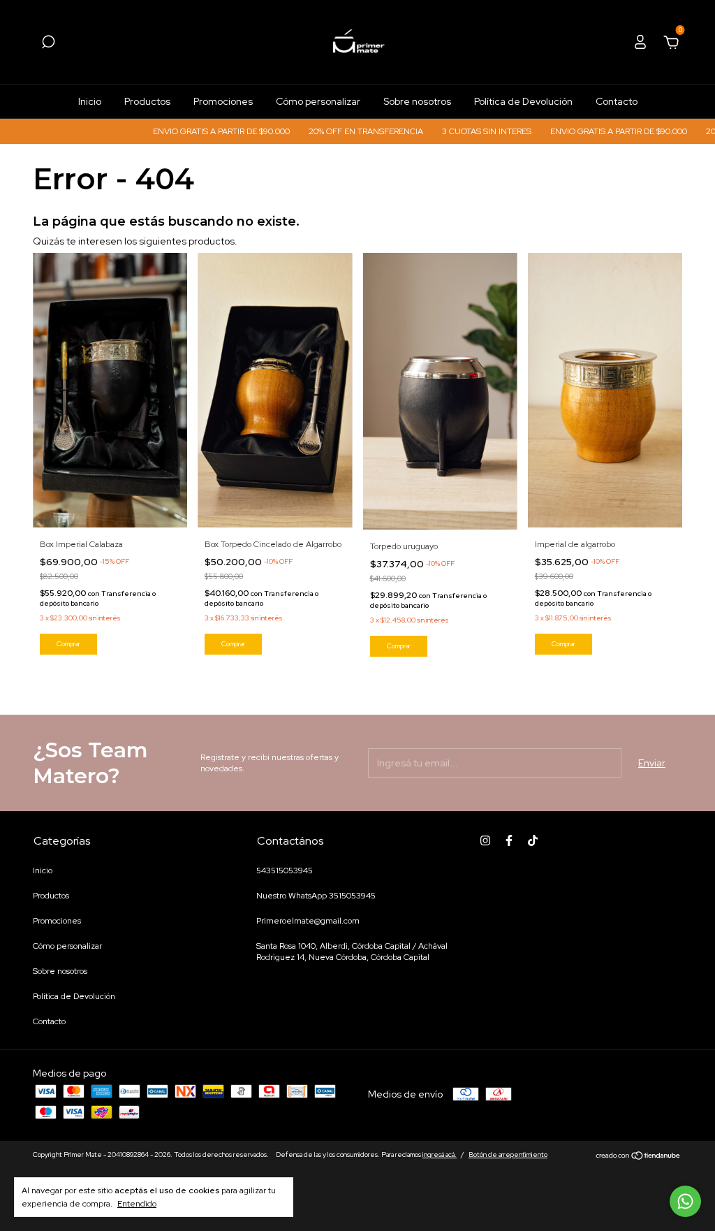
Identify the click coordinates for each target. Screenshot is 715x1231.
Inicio (89, 101)
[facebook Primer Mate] (509, 840)
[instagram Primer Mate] (485, 840)
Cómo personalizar (318, 101)
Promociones (223, 101)
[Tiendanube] (638, 1156)
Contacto (616, 101)
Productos (147, 101)
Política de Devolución (523, 101)
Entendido (136, 1203)
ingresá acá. (439, 1154)
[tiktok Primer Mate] (532, 840)
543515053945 (284, 870)
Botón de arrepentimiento (508, 1154)
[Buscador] (48, 44)
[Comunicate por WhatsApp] (685, 1201)
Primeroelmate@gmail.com (308, 920)
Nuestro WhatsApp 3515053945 (316, 895)
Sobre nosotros (417, 101)
